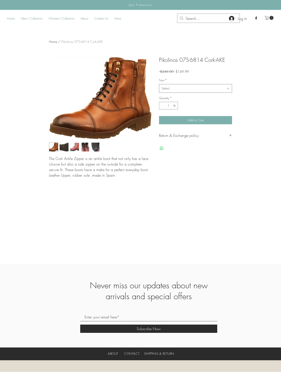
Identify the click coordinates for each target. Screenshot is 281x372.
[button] (269, 18)
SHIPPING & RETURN (159, 354)
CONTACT (131, 354)
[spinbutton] (168, 105)
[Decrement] (162, 105)
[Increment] (174, 105)
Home (53, 41)
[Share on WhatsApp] (161, 148)
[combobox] (195, 88)
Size (163, 80)
